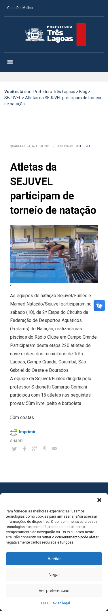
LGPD (45, 603)
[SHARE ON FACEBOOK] (24, 448)
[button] (99, 500)
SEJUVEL (85, 146)
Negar (54, 574)
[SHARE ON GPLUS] (34, 448)
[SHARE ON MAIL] (54, 448)
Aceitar (54, 558)
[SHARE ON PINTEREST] (44, 448)
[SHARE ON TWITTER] (14, 449)
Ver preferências (54, 590)
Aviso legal (61, 603)
